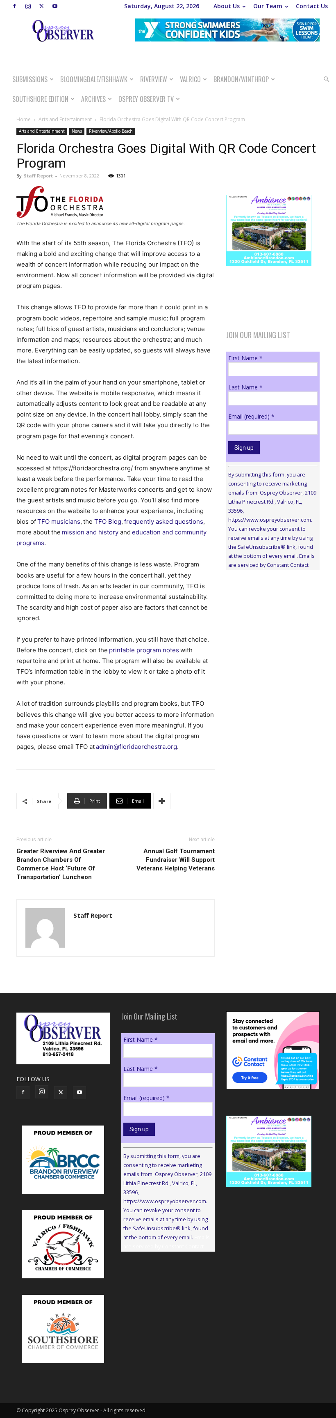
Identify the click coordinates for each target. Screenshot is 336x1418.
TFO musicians (58, 521)
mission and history (90, 532)
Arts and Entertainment (65, 119)
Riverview (153, 79)
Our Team (267, 6)
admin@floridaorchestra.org (136, 746)
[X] (41, 6)
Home (23, 119)
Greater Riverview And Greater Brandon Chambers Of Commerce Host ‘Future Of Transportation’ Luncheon (60, 864)
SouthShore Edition (40, 99)
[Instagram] (28, 6)
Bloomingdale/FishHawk (93, 79)
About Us (226, 6)
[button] (326, 79)
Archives (93, 99)
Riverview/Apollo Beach (111, 131)
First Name (245, 358)
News (77, 131)
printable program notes (144, 650)
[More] (161, 801)
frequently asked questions (163, 521)
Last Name (245, 387)
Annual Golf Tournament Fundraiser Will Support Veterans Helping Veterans (175, 859)
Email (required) (251, 416)
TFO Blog (107, 521)
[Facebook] (14, 6)
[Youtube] (55, 6)
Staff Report (38, 176)
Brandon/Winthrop (241, 79)
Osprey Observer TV (146, 99)
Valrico (190, 79)
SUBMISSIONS (30, 79)
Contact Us (312, 6)
